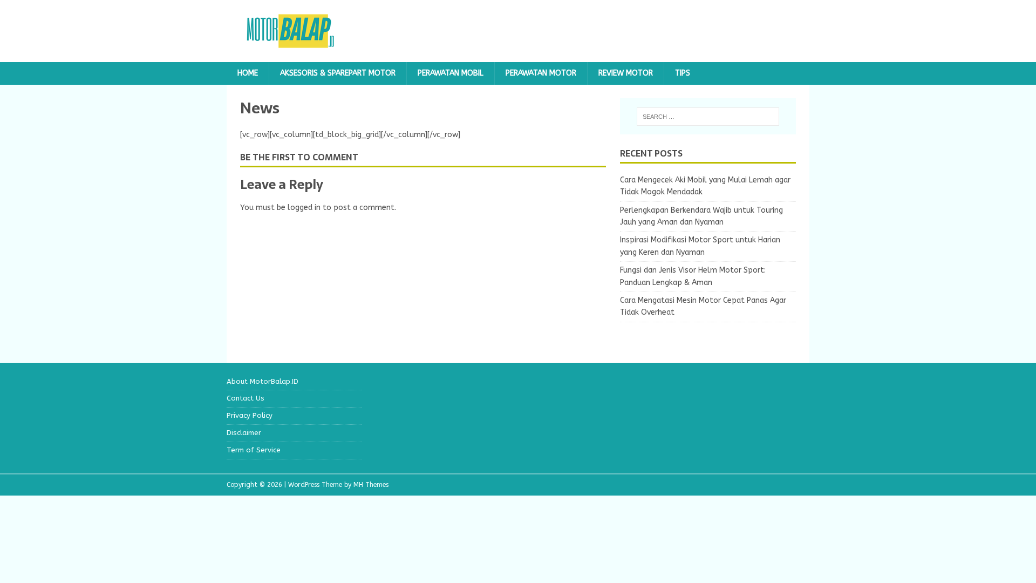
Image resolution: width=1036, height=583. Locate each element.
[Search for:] (708, 116)
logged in (304, 207)
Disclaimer (244, 433)
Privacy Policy (249, 415)
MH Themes (370, 485)
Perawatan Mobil (450, 73)
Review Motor (625, 73)
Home (247, 73)
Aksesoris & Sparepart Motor (338, 73)
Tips (682, 73)
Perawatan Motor (541, 73)
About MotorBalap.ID (262, 381)
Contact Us (245, 398)
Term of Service (254, 450)
